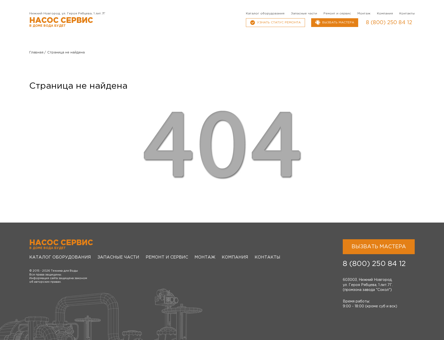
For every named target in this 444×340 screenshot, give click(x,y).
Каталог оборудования (265, 13)
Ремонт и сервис (337, 13)
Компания (385, 13)
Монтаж (364, 13)
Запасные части (304, 13)
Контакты (407, 13)
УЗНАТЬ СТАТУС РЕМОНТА (279, 22)
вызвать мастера (338, 22)
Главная (36, 52)
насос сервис (61, 22)
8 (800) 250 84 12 (389, 22)
